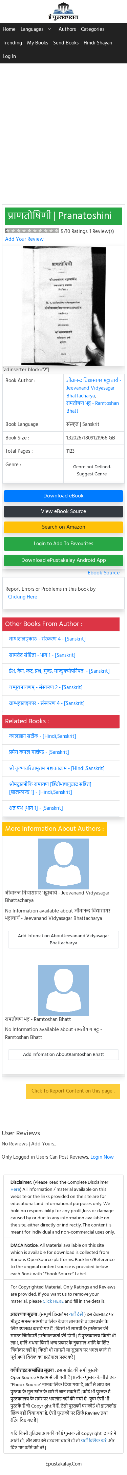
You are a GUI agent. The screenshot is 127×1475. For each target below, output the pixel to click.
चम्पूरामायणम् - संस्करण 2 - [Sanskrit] (46, 688)
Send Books (66, 43)
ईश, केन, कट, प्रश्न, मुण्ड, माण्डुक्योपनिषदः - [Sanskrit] (59, 671)
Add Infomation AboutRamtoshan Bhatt (63, 1055)
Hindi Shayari (98, 43)
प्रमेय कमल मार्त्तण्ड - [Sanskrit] (39, 752)
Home (9, 29)
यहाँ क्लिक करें (93, 1441)
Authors (67, 29)
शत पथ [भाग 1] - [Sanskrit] (36, 808)
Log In (9, 57)
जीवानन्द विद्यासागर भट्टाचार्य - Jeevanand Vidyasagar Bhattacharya (93, 388)
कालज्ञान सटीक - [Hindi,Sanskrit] (42, 736)
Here (15, 1190)
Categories (92, 29)
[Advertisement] (63, 130)
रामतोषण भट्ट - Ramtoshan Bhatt (92, 407)
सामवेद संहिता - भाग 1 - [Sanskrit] (42, 655)
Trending (12, 43)
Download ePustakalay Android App (63, 560)
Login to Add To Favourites (63, 544)
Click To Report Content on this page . (72, 1091)
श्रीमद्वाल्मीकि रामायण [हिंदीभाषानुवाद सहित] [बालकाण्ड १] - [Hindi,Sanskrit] (50, 788)
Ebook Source (104, 573)
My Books (37, 43)
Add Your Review (24, 239)
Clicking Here (22, 597)
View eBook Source (63, 511)
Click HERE (53, 1301)
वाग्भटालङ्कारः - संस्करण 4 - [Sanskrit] (47, 639)
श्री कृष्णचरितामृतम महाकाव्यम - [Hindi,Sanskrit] (57, 769)
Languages (32, 29)
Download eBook (63, 496)
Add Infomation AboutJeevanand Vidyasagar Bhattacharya (63, 939)
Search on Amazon (63, 527)
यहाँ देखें (76, 1315)
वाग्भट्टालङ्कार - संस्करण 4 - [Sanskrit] (47, 704)
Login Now (102, 1157)
